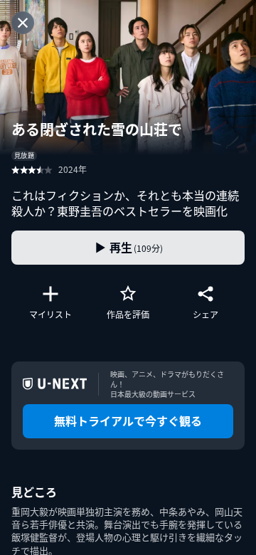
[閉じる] (22, 22)
